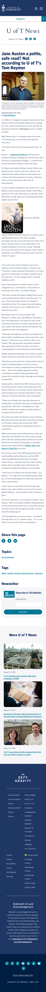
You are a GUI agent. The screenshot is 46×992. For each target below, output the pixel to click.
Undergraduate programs (30, 814)
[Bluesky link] (39, 963)
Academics (29, 808)
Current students (14, 799)
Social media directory (23, 975)
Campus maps (30, 883)
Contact (9, 855)
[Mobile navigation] (41, 8)
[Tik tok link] (34, 963)
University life (30, 836)
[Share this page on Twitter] (3, 541)
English (10, 573)
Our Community (8, 557)
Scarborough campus (29, 877)
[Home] (11, 8)
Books (4, 573)
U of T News (23, 31)
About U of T (29, 799)
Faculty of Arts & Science (24, 573)
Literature (39, 573)
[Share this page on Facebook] (9, 541)
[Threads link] (23, 968)
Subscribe (23, 612)
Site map (9, 876)
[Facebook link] (30, 39)
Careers (9, 859)
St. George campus (28, 861)
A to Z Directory (30, 848)
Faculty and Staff (14, 808)
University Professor (19, 154)
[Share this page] (15, 541)
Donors (10, 812)
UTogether (28, 844)
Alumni (10, 803)
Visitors (10, 816)
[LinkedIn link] (28, 963)
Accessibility (11, 863)
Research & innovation (29, 830)
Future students (14, 795)
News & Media (30, 795)
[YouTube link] (23, 963)
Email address (21, 599)
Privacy (9, 868)
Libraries (28, 840)
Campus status (32, 855)
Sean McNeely (10, 115)
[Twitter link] (26, 39)
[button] (36, 8)
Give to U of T (30, 803)
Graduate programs (28, 822)
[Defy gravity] (23, 776)
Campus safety (30, 887)
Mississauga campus (29, 869)
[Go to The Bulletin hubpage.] (9, 594)
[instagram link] (34, 39)
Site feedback (11, 872)
